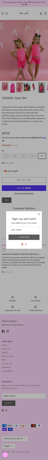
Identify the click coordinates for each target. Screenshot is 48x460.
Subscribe (24, 237)
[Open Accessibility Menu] (5, 454)
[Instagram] (26, 244)
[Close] (38, 214)
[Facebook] (22, 244)
